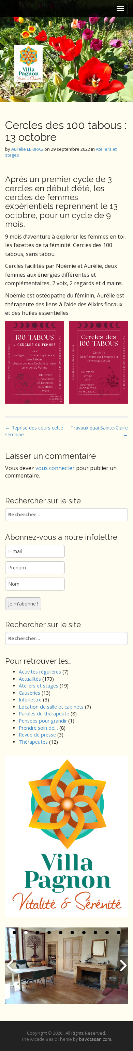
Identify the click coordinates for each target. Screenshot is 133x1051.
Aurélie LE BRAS (27, 149)
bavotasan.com (95, 1039)
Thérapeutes (33, 742)
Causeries (29, 693)
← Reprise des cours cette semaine (34, 431)
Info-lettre (30, 699)
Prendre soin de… (38, 728)
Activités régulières (40, 671)
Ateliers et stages (38, 685)
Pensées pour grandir (43, 720)
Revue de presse (37, 734)
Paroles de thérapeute (44, 713)
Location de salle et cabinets (51, 707)
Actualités (30, 679)
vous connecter (55, 468)
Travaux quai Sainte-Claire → (99, 431)
